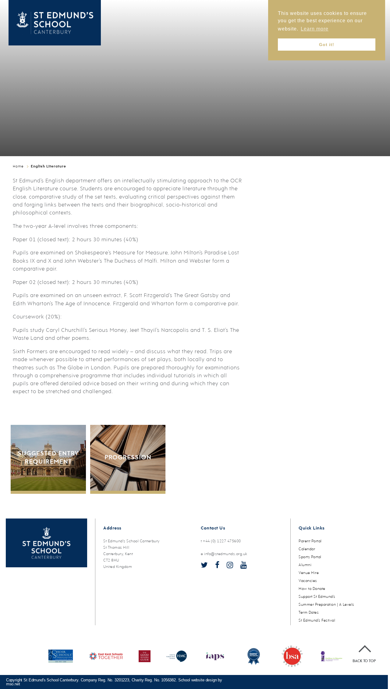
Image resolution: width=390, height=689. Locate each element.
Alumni (305, 565)
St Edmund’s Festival (317, 621)
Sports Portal (310, 557)
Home (18, 166)
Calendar (307, 549)
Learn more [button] (314, 28)
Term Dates (309, 613)
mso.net (13, 684)
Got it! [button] (326, 44)
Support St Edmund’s (317, 597)
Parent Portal (310, 541)
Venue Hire (309, 573)
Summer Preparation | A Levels (326, 605)
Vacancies (308, 581)
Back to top (364, 661)
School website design (197, 680)
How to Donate (312, 589)
